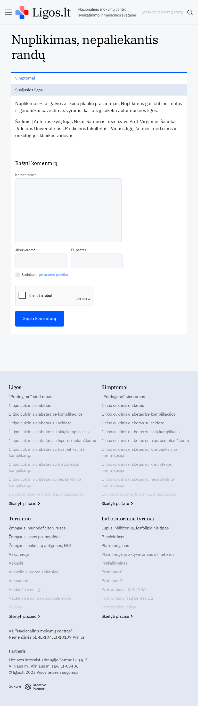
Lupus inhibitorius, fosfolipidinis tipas (135, 527)
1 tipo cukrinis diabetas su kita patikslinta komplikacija (47, 452)
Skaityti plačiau (23, 503)
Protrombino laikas (119, 606)
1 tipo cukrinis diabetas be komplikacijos (45, 414)
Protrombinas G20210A (124, 589)
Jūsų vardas (24, 250)
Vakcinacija (19, 554)
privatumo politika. (54, 274)
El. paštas (78, 250)
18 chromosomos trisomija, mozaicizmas (46, 494)
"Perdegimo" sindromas (30, 396)
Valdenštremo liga (25, 589)
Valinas (15, 606)
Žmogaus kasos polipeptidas (35, 536)
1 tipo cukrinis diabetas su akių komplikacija (49, 431)
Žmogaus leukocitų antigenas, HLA (40, 545)
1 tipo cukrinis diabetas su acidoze (40, 422)
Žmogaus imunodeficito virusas (37, 527)
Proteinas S (112, 580)
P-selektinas (113, 536)
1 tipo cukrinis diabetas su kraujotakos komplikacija (44, 467)
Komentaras (24, 174)
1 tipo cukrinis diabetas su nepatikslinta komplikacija (45, 482)
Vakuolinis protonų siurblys (33, 571)
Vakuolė (16, 563)
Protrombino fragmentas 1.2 (128, 598)
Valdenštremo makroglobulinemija (40, 598)
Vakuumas (18, 580)
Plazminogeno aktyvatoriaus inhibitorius (138, 554)
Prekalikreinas (115, 563)
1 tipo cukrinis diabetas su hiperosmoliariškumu (52, 440)
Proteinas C (112, 571)
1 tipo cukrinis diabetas (30, 405)
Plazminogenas (115, 545)
